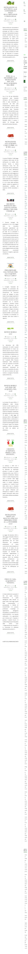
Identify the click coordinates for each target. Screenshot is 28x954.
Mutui (26, 139)
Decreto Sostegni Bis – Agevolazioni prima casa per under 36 (10, 207)
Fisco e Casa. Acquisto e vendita (10, 581)
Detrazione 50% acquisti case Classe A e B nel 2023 (10, 144)
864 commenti (10, 91)
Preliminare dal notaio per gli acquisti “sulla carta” (11, 273)
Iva (25, 136)
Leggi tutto (11, 60)
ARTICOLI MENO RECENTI (11, 641)
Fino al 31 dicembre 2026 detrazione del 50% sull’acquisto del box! (10, 80)
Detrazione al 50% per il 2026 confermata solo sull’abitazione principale (10, 11)
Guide (26, 116)
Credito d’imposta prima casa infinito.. (11, 451)
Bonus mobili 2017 (10, 333)
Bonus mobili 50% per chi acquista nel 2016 (10, 388)
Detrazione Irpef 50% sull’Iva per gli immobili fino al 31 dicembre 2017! (10, 519)
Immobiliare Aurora (9, 21)
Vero (26, 290)
